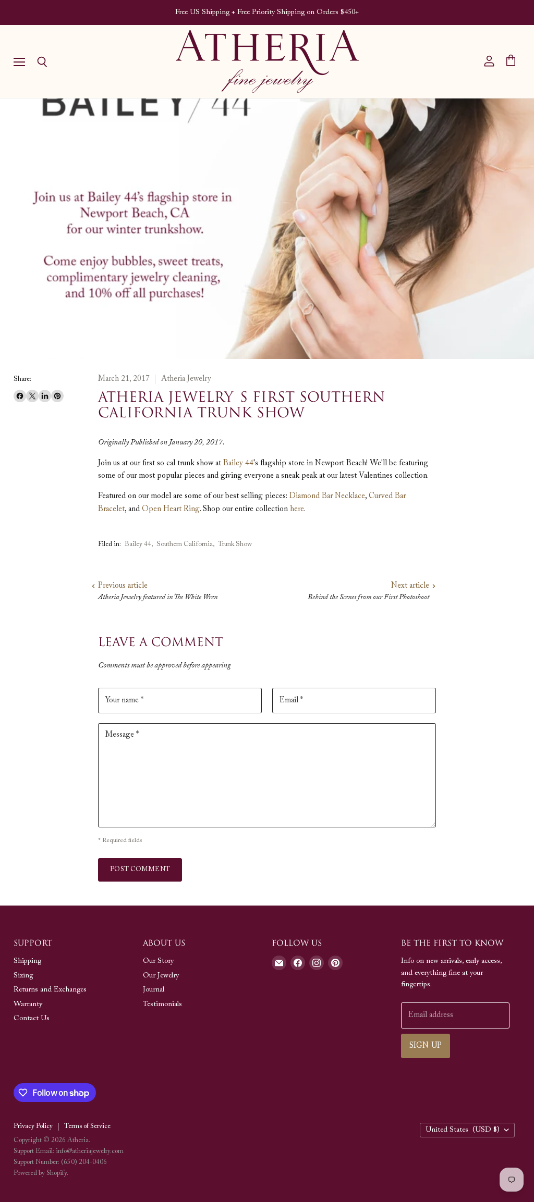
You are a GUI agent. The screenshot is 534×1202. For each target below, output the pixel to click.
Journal (153, 990)
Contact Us (32, 1018)
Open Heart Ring (171, 509)
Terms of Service (87, 1126)
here (297, 509)
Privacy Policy (33, 1126)
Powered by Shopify (40, 1173)
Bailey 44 (238, 463)
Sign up (425, 1046)
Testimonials (162, 1004)
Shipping (27, 961)
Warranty (28, 1004)
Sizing (23, 976)
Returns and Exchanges (50, 990)
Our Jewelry (161, 976)
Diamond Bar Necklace (327, 496)
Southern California (184, 544)
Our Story (158, 961)
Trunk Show (235, 544)
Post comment (140, 869)
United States (463, 1130)
